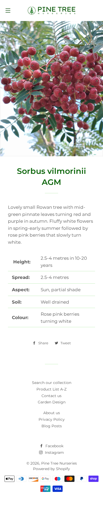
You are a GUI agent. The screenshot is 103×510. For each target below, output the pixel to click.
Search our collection (51, 383)
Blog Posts (51, 426)
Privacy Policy (52, 419)
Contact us (51, 396)
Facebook (53, 446)
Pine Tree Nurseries (59, 463)
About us (51, 413)
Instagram (54, 452)
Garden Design (51, 402)
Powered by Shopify (51, 469)
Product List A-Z (51, 389)
